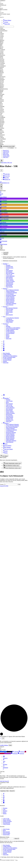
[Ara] (1, 184)
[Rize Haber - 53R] (6, 162)
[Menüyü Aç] (1, 170)
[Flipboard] (3, 347)
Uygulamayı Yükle (5, 790)
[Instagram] (3, 345)
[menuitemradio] (12, 463)
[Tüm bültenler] (1, 738)
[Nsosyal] (3, 350)
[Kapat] (1, 189)
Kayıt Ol (7, 781)
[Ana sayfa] (4, 395)
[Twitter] (3, 343)
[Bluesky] (3, 348)
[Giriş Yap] (1, 246)
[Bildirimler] (1, 248)
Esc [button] (17, 860)
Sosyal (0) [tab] (6, 252)
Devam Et (12, 790)
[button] (1, 187)
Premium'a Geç (5, 182)
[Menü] (1, 160)
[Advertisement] (14, 379)
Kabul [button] (10, 745)
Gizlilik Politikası (4, 745)
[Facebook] (3, 341)
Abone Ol (17, 838)
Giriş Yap (2, 781)
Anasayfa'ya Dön (4, 485)
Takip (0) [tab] (5, 254)
